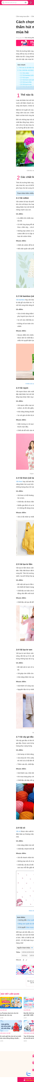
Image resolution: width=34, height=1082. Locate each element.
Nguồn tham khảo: (23, 948)
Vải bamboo (20, 300)
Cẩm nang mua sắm (22, 16)
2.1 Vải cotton (24, 73)
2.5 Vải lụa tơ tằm (26, 82)
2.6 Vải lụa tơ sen (26, 84)
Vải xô (18, 831)
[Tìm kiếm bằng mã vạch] (25, 2)
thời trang (24, 955)
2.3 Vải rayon (24, 77)
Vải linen (19, 481)
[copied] (26, 960)
